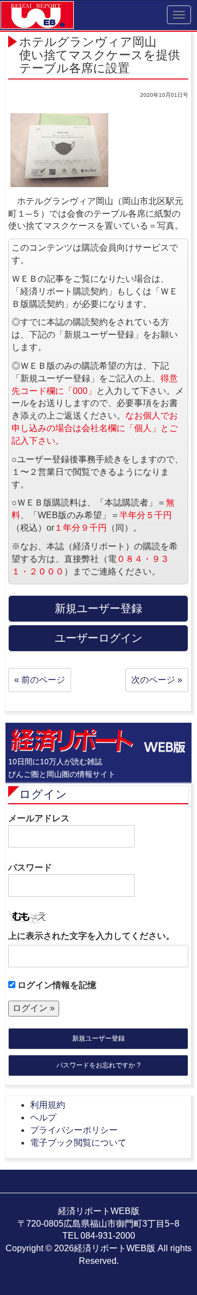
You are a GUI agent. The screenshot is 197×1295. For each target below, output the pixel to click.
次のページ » (156, 679)
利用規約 (47, 1105)
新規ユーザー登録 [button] (98, 608)
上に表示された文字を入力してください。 (91, 935)
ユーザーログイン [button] (98, 638)
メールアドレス (38, 818)
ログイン (43, 794)
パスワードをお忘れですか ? (98, 1065)
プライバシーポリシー (74, 1130)
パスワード (30, 867)
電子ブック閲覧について (78, 1142)
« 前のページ (39, 679)
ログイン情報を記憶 (55, 985)
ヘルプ (43, 1117)
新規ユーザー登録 (98, 1038)
